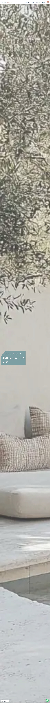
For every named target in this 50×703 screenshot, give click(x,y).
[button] (47, 700)
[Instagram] (48, 2)
